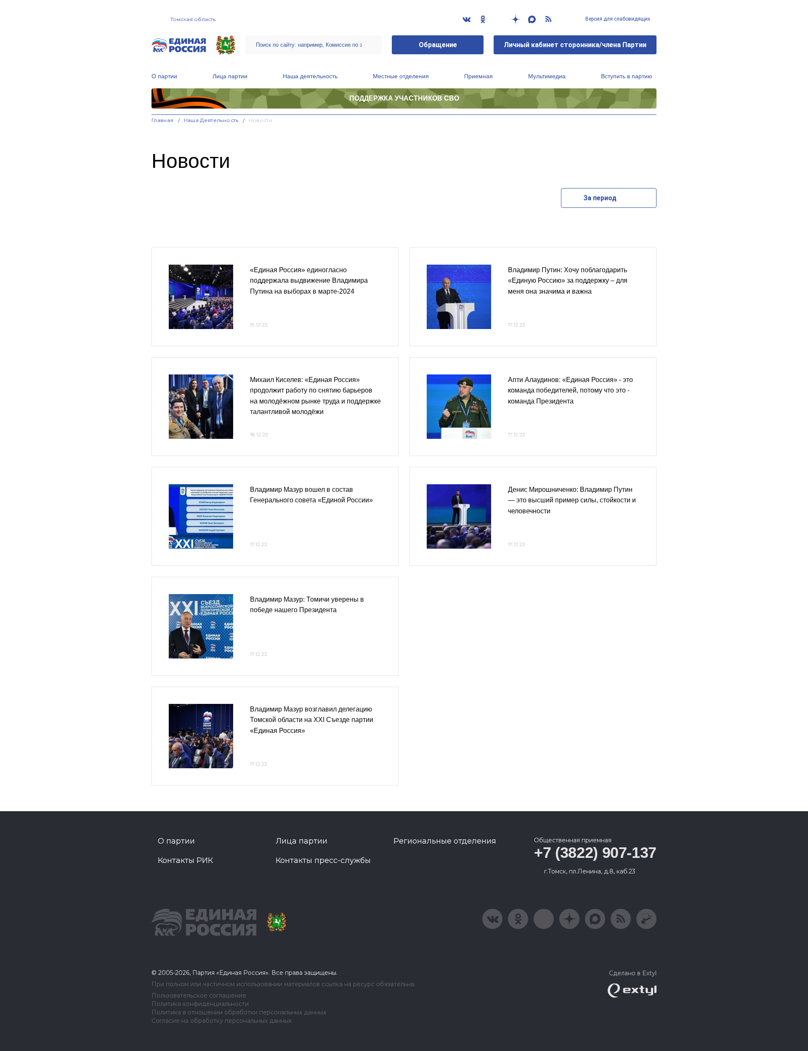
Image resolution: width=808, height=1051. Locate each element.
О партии (164, 76)
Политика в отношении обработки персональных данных (239, 1012)
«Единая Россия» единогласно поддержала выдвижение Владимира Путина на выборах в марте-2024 (309, 280)
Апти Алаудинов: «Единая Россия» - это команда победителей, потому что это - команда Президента (570, 390)
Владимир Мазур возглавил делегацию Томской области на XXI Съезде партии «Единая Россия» (311, 720)
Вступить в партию (626, 76)
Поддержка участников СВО (404, 98)
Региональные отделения (444, 841)
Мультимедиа (547, 76)
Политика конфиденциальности (200, 1004)
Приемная (478, 76)
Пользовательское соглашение (199, 995)
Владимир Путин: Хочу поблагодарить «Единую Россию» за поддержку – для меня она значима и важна (567, 280)
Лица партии (230, 76)
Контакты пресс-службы (323, 860)
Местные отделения (401, 76)
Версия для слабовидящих (617, 19)
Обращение (438, 45)
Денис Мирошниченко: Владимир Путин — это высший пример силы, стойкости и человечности (572, 500)
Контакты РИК (185, 860)
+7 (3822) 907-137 (595, 852)
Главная (163, 120)
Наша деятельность (310, 76)
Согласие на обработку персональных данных (222, 1020)
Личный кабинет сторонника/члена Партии (575, 45)
